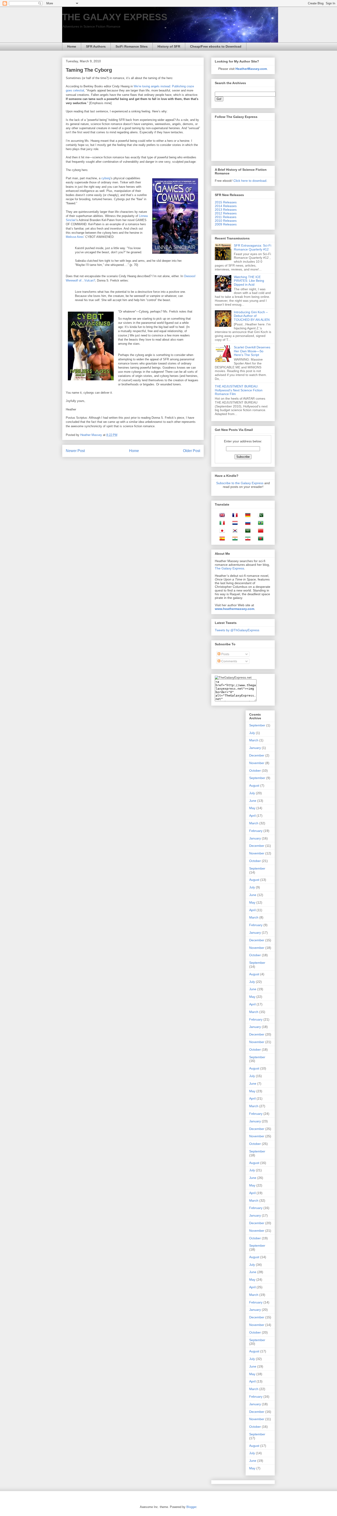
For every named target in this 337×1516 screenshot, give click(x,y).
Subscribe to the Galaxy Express (239, 483)
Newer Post (75, 451)
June (252, 800)
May (252, 808)
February (255, 831)
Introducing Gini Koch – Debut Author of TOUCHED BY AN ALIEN (252, 316)
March (253, 740)
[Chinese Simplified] (259, 531)
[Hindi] (234, 539)
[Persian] (246, 539)
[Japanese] (221, 531)
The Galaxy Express (229, 568)
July (252, 733)
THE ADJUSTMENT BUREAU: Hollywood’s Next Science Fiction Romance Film (238, 390)
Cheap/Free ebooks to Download (215, 46)
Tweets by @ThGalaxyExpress (237, 630)
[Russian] (246, 524)
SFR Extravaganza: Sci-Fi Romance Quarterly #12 (252, 247)
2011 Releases (225, 217)
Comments (228, 661)
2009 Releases (226, 224)
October (255, 770)
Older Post (191, 451)
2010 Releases (226, 220)
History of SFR (168, 46)
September (257, 725)
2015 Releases (226, 202)
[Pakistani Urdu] (259, 516)
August (254, 785)
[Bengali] (259, 539)
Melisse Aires (75, 237)
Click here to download (249, 180)
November (256, 763)
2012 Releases (226, 213)
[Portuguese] (259, 524)
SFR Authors (96, 46)
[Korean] (234, 531)
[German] (246, 516)
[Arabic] (246, 531)
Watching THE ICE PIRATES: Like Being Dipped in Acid (249, 281)
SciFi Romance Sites (132, 46)
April (252, 815)
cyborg (105, 178)
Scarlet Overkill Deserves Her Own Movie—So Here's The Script (252, 351)
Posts (224, 654)
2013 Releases (226, 209)
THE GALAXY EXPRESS (114, 17)
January (255, 748)
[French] (234, 516)
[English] (221, 516)
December (256, 755)
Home (71, 46)
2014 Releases (226, 206)
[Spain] (221, 539)
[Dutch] (234, 524)
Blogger (191, 1507)
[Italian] (221, 524)
